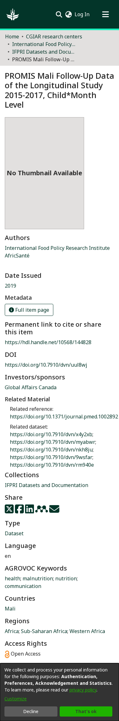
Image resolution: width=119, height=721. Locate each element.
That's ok (85, 711)
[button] (13, 14)
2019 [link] (10, 285)
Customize (15, 699)
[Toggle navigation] (105, 14)
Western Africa (87, 631)
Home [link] (12, 36)
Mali (10, 608)
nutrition (66, 578)
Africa (12, 631)
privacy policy (82, 690)
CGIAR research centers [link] (54, 36)
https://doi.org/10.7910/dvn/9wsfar (51, 457)
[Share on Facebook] (20, 510)
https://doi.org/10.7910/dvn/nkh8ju (51, 449)
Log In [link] (82, 14)
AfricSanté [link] (17, 255)
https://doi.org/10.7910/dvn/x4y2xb (51, 434)
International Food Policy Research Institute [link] (57, 247)
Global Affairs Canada (30, 387)
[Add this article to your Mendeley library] (42, 510)
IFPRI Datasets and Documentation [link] (44, 51)
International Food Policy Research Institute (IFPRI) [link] (44, 44)
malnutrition (38, 578)
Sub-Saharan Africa (44, 631)
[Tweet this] (10, 510)
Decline (30, 711)
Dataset (14, 533)
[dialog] (59, 692)
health (12, 578)
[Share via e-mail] (54, 510)
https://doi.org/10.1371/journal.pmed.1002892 (64, 416)
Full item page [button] (31, 309)
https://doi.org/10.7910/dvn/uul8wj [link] (46, 364)
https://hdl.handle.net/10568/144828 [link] (48, 342)
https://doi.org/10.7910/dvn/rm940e (52, 464)
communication (23, 586)
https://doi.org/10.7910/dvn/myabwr (52, 441)
